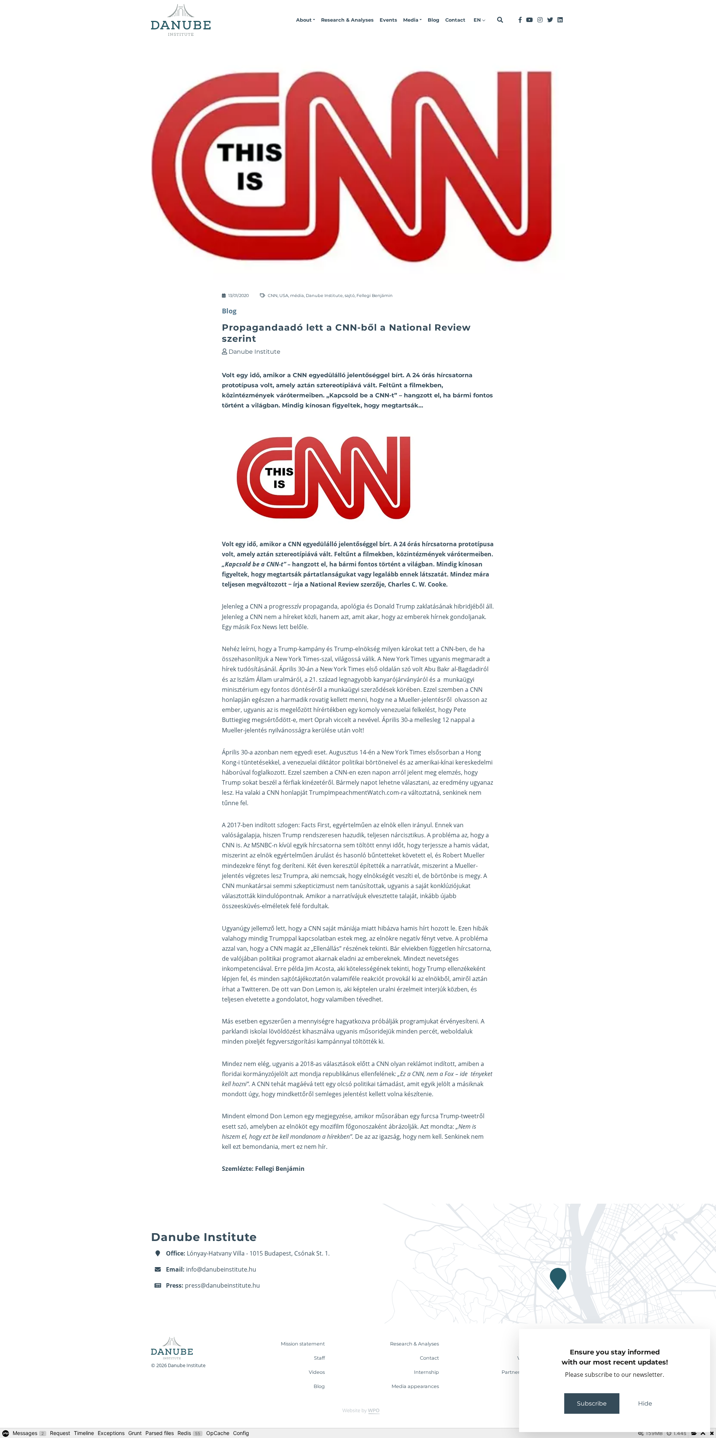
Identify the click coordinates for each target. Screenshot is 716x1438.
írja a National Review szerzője (338, 584)
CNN (272, 295)
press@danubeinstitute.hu (222, 1285)
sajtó (350, 295)
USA (283, 295)
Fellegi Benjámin (375, 295)
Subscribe (592, 1403)
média (297, 295)
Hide (645, 1403)
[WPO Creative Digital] (358, 1410)
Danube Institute (324, 295)
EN (478, 20)
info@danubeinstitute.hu (221, 1269)
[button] (305, 20)
